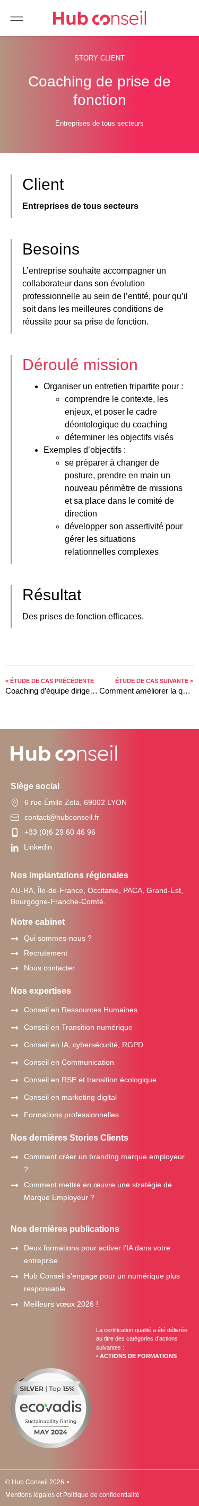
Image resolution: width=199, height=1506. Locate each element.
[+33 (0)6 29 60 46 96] (15, 832)
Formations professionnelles (71, 1114)
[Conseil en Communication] (15, 1063)
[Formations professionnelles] (15, 1115)
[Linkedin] (15, 848)
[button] (16, 19)
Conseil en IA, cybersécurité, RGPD (83, 1044)
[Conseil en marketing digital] (15, 1098)
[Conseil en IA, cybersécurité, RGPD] (15, 1045)
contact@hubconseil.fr (61, 817)
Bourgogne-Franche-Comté (57, 901)
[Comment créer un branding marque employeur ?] (15, 1157)
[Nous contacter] (15, 969)
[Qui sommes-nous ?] (15, 939)
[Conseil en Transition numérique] (15, 1028)
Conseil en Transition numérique (78, 1027)
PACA (132, 890)
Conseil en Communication (69, 1062)
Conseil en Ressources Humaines (80, 1009)
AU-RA (22, 890)
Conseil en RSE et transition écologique (90, 1079)
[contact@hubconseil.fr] (15, 817)
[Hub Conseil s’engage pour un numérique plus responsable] (15, 1277)
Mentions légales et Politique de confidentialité (72, 1495)
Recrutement (45, 953)
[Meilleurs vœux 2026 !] (15, 1305)
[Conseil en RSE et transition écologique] (15, 1080)
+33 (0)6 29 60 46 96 (60, 832)
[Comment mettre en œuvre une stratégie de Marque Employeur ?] (15, 1185)
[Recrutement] (15, 954)
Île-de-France (60, 890)
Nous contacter (49, 968)
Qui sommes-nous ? (58, 938)
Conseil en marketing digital (70, 1097)
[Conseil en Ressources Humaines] (15, 1010)
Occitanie (103, 890)
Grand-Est (163, 890)
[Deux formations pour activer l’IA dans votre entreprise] (15, 1249)
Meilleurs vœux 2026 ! (61, 1304)
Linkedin (38, 847)
